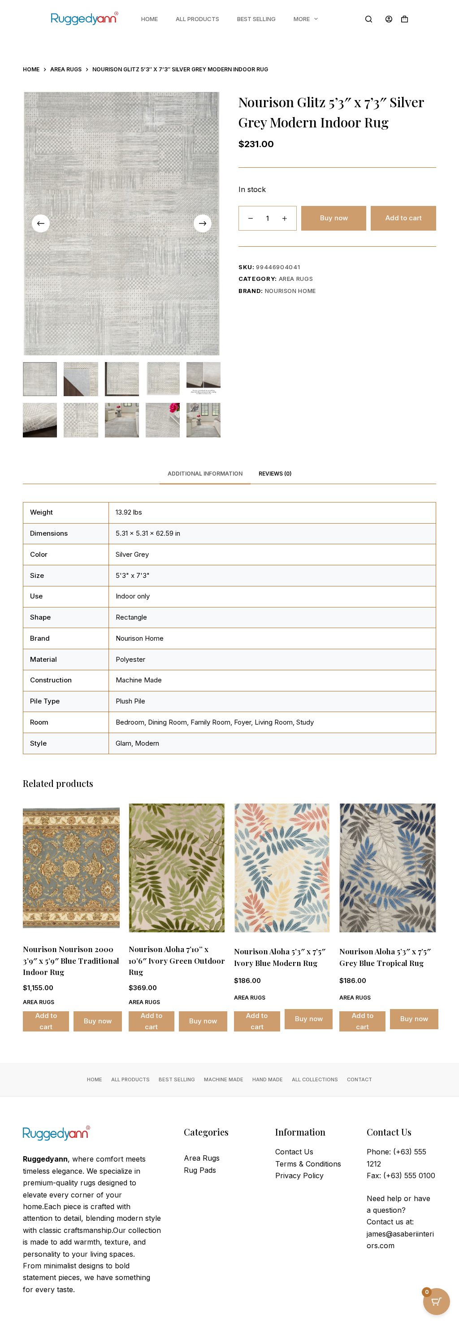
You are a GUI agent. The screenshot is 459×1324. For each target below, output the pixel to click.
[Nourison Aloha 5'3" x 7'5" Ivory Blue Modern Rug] (282, 868)
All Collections (315, 1079)
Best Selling (256, 18)
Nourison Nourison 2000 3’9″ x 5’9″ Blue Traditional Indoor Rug (71, 960)
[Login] (388, 19)
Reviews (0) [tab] (275, 473)
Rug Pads (200, 1170)
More (302, 18)
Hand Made (267, 1079)
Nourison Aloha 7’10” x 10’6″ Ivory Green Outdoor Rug (177, 960)
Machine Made (223, 1079)
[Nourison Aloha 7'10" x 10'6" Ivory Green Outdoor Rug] (177, 868)
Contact (359, 1079)
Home (149, 18)
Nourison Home (290, 290)
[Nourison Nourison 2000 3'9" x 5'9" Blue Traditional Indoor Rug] (71, 868)
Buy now (334, 218)
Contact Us (294, 1151)
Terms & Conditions (308, 1163)
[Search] (368, 19)
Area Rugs (296, 278)
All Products (197, 18)
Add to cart (403, 218)
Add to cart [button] (46, 1021)
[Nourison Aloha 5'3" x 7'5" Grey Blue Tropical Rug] (387, 868)
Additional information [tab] (205, 473)
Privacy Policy (299, 1175)
